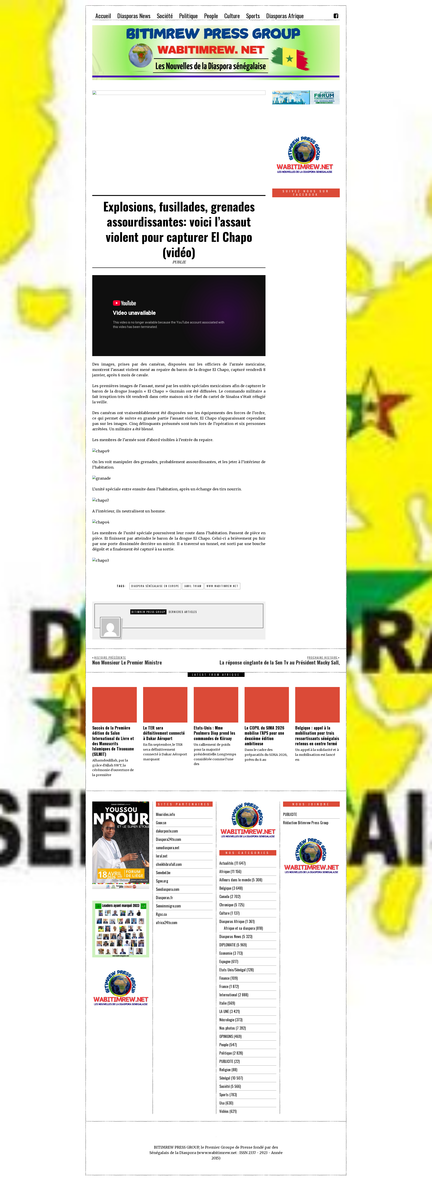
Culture (224, 913)
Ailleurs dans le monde (235, 879)
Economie (225, 953)
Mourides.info (165, 814)
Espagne (224, 961)
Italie (223, 1003)
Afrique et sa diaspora (239, 928)
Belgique (225, 888)
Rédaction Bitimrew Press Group (305, 822)
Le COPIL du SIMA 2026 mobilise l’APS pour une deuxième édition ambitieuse (264, 735)
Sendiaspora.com (167, 889)
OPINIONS (226, 1036)
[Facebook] (336, 15)
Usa (222, 1103)
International (228, 994)
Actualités (226, 863)
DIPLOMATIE (227, 944)
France (223, 986)
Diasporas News (230, 936)
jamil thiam (193, 586)
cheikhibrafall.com (169, 864)
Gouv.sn (161, 822)
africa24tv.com (166, 922)
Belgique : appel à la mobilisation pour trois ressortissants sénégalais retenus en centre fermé (317, 735)
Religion (225, 1069)
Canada (224, 896)
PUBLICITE (226, 1061)
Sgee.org (162, 881)
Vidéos (224, 1111)
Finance (224, 978)
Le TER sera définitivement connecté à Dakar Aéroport (164, 733)
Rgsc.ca (161, 914)
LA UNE (224, 1011)
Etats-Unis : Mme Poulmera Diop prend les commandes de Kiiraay (214, 733)
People (223, 1044)
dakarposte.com (167, 831)
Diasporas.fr (164, 897)
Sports (224, 1094)
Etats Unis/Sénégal (232, 969)
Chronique (226, 904)
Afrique (224, 871)
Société (224, 1086)
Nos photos (227, 1028)
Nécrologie (226, 1019)
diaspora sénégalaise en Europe (155, 586)
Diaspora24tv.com (168, 839)
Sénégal (224, 1078)
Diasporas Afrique (231, 921)
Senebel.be (163, 872)
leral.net (161, 856)
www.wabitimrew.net (222, 586)
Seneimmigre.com (168, 906)
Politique (225, 1053)
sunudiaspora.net (167, 847)
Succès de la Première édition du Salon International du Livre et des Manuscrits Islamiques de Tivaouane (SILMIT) (113, 741)
